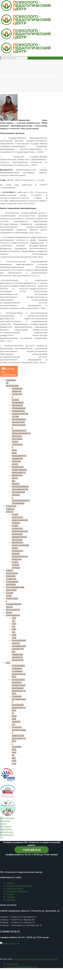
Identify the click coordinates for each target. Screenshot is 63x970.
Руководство (18, 411)
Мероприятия (13, 615)
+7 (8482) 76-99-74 (10, 931)
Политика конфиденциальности (22, 966)
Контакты (10, 899)
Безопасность (13, 609)
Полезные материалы (17, 891)
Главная (10, 883)
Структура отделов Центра (11, 509)
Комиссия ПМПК (14, 888)
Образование (19, 408)
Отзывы (10, 894)
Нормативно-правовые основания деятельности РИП (19, 671)
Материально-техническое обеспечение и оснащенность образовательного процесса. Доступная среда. (21, 430)
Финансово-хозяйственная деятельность (19, 470)
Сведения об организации (19, 885)
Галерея (10, 897)
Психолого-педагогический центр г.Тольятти (35, 959)
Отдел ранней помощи (16, 565)
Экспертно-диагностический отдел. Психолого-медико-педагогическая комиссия (20, 550)
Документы (17, 405)
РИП (8, 662)
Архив (9, 612)
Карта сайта (12, 964)
